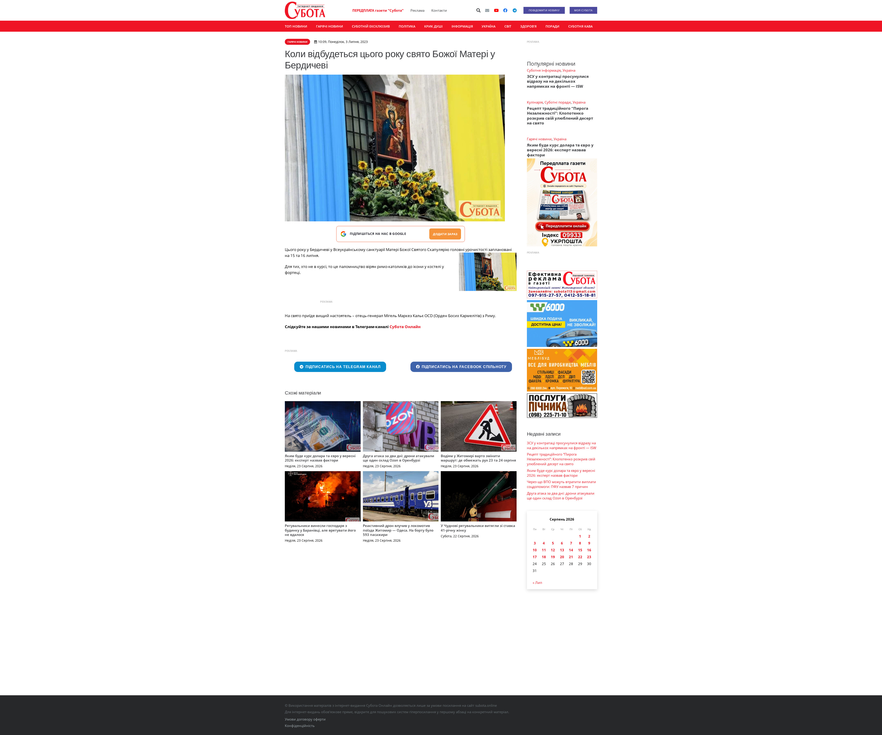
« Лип (537, 582)
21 (571, 557)
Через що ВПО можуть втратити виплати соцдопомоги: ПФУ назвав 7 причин (561, 484)
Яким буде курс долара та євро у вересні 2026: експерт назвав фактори (320, 458)
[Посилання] (305, 10)
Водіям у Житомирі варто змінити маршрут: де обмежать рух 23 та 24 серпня (478, 458)
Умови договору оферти (305, 719)
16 (589, 550)
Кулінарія (535, 102)
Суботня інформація (544, 70)
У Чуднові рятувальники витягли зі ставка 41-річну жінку (478, 527)
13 (562, 550)
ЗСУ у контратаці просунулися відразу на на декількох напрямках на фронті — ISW (558, 81)
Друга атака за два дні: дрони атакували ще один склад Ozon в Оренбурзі (398, 458)
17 (535, 557)
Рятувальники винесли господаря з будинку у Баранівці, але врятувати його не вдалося (320, 530)
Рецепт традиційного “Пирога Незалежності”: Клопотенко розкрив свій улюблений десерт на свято (560, 116)
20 (562, 557)
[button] (478, 10)
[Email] (487, 10)
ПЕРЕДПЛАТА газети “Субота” (378, 10)
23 (589, 557)
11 (544, 550)
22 (580, 557)
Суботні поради (558, 102)
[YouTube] (496, 10)
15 (580, 550)
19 (553, 557)
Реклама (417, 10)
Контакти (439, 10)
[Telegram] (514, 10)
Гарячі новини (539, 139)
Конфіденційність (300, 725)
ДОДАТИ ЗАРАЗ (445, 234)
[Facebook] (505, 10)
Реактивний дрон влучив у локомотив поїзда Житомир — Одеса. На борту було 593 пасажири (398, 530)
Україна (569, 70)
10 (535, 550)
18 (544, 557)
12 (553, 550)
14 (571, 550)
